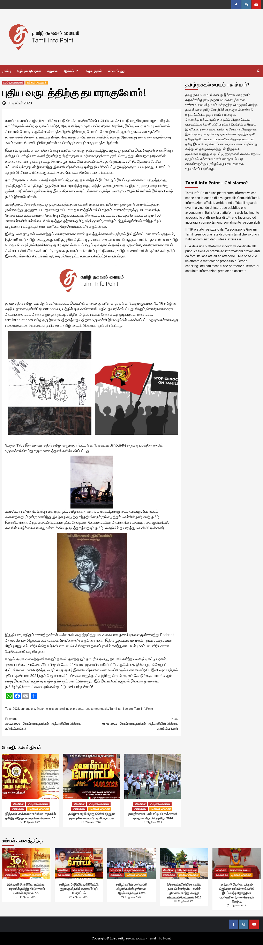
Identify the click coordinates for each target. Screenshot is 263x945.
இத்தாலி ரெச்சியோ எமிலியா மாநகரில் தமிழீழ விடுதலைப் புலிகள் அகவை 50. (30, 816)
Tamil (113, 708)
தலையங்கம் (18, 808)
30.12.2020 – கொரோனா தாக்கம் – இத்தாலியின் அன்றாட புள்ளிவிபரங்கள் (43, 723)
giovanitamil (57, 708)
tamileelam (125, 708)
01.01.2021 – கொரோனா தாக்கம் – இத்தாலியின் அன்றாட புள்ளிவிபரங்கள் (140, 723)
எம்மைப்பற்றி (116, 71)
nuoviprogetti (74, 708)
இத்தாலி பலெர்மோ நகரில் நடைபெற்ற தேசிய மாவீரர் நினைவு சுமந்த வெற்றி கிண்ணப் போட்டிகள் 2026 (184, 890)
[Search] (258, 71)
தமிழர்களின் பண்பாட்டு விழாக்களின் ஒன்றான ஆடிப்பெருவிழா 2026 (152, 816)
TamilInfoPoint (143, 708)
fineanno (42, 708)
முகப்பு (6, 71)
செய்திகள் (18, 803)
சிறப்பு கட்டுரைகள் (29, 71)
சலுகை (52, 71)
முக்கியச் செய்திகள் (37, 82)
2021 (16, 708)
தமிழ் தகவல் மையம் (13, 82)
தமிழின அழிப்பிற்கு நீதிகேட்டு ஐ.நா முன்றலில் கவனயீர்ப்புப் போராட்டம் (91, 816)
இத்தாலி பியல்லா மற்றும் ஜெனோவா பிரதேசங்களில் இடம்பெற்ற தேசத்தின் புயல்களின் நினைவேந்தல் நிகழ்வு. (236, 892)
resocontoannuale (96, 708)
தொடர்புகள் (94, 71)
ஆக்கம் (69, 71)
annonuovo (28, 708)
